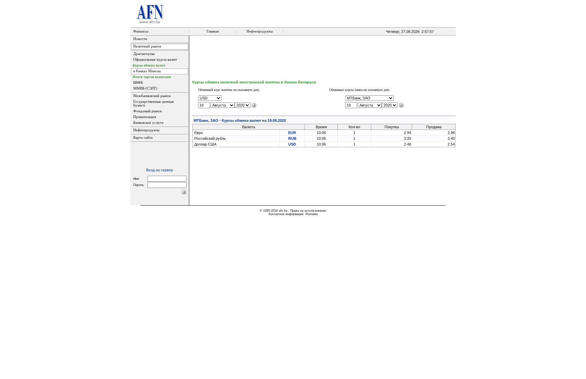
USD (292, 144)
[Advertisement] (324, 57)
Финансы (140, 31)
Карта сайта (143, 137)
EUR (292, 133)
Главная (213, 31)
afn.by (283, 210)
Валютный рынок (147, 46)
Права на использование (308, 210)
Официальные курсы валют (155, 59)
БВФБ (138, 82)
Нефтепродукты (260, 31)
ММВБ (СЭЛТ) (145, 88)
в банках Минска (147, 71)
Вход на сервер (159, 170)
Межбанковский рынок (152, 96)
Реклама (312, 214)
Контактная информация (286, 214)
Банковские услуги (148, 123)
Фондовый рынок (147, 111)
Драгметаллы (144, 54)
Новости (140, 39)
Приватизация (144, 117)
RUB (292, 138)
